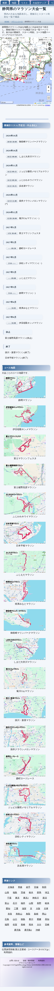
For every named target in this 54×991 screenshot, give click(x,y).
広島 (7, 919)
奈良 (10, 914)
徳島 (23, 919)
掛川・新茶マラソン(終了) (17, 352)
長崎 (23, 924)
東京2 (26, 898)
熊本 (31, 924)
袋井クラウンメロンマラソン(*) (26, 202)
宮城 (36, 887)
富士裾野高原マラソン (25, 487)
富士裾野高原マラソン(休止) (18, 338)
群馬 (39, 892)
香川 (31, 919)
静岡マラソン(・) (21, 293)
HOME (7, 22)
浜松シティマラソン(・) (25, 263)
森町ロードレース (22, 248)
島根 (36, 914)
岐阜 (47, 903)
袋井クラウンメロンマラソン (25, 749)
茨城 (23, 892)
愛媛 (39, 919)
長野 (39, 903)
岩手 (28, 887)
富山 (7, 903)
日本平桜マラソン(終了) (16, 358)
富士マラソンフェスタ (24, 233)
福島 (15, 892)
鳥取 (28, 914)
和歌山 (19, 914)
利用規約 (47, 105)
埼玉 (47, 892)
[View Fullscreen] (23, 41)
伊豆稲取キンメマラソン (25, 323)
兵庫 (46, 908)
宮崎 (47, 924)
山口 (15, 919)
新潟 (45, 898)
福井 (23, 903)
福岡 (7, 924)
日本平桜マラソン (25, 545)
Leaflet (38, 103)
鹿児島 (17, 930)
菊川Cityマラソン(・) (23, 218)
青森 (20, 887)
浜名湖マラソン (20, 186)
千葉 (9, 898)
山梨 (31, 903)
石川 (15, 903)
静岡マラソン (25, 400)
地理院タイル (46, 103)
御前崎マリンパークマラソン (27, 141)
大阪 (38, 908)
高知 (47, 919)
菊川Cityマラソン (25, 691)
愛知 (8, 908)
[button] (42, 74)
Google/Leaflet (15, 41)
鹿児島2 (28, 930)
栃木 (31, 892)
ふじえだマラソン (22, 278)
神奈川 (35, 898)
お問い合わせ (14, 961)
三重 (16, 908)
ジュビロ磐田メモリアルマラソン (27, 173)
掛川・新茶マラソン (25, 720)
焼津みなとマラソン (23, 308)
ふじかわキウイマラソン (25, 180)
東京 (17, 898)
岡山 (44, 914)
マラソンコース (17, 22)
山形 (7, 892)
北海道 (11, 887)
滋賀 (24, 908)
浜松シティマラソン (25, 836)
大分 (39, 924)
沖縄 (38, 930)
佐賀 (15, 924)
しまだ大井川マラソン (23, 156)
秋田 (44, 887)
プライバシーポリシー (27, 963)
